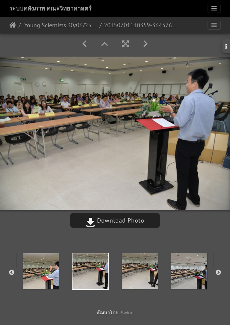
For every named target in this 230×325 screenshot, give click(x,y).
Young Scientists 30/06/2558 (60, 25)
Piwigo (126, 312)
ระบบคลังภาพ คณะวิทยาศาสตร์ (50, 8)
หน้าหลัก (12, 25)
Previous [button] (12, 273)
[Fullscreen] (125, 44)
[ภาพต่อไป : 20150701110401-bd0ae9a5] (145, 44)
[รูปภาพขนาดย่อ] (104, 44)
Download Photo (119, 220)
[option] (41, 271)
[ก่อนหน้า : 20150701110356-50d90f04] (84, 44)
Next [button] (218, 273)
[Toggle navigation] (214, 8)
